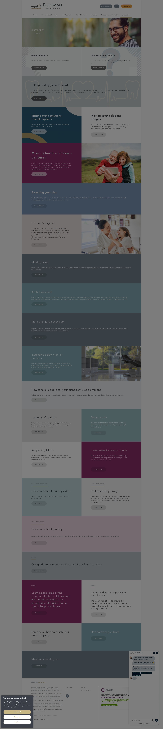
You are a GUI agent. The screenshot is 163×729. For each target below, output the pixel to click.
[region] (17, 711)
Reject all (17, 717)
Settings (17, 722)
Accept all (17, 712)
